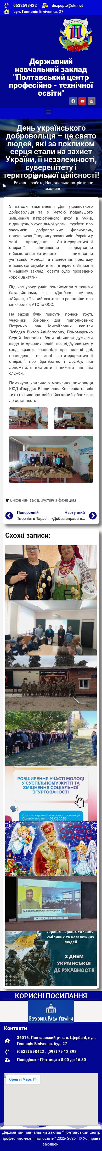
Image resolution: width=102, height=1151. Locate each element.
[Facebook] (73, 101)
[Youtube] (82, 101)
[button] (48, 112)
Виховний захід (24, 500)
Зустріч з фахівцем (58, 500)
